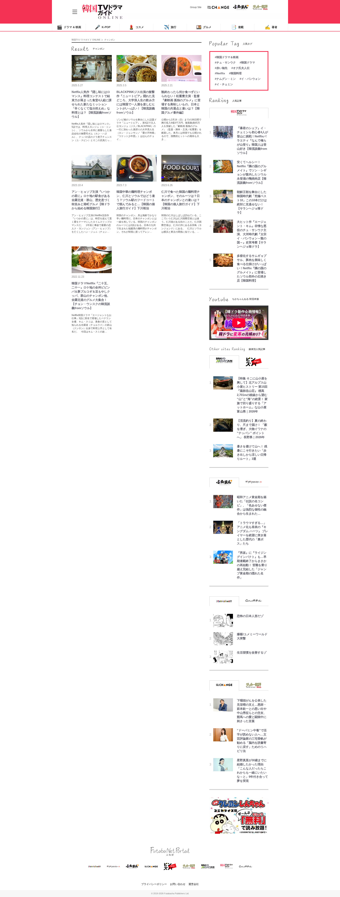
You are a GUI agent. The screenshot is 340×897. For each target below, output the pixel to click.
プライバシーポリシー (154, 884)
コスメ (136, 27)
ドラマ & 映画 (69, 27)
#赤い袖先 (221, 68)
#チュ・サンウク (225, 62)
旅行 (170, 27)
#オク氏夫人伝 (240, 68)
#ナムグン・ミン (225, 78)
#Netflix (220, 73)
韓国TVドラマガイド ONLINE (86, 40)
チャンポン (109, 40)
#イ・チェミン (224, 84)
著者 (271, 27)
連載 (237, 27)
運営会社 (193, 884)
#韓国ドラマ (247, 62)
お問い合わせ (177, 884)
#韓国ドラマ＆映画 (226, 57)
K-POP (102, 27)
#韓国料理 (235, 73)
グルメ (203, 27)
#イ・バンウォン (250, 78)
